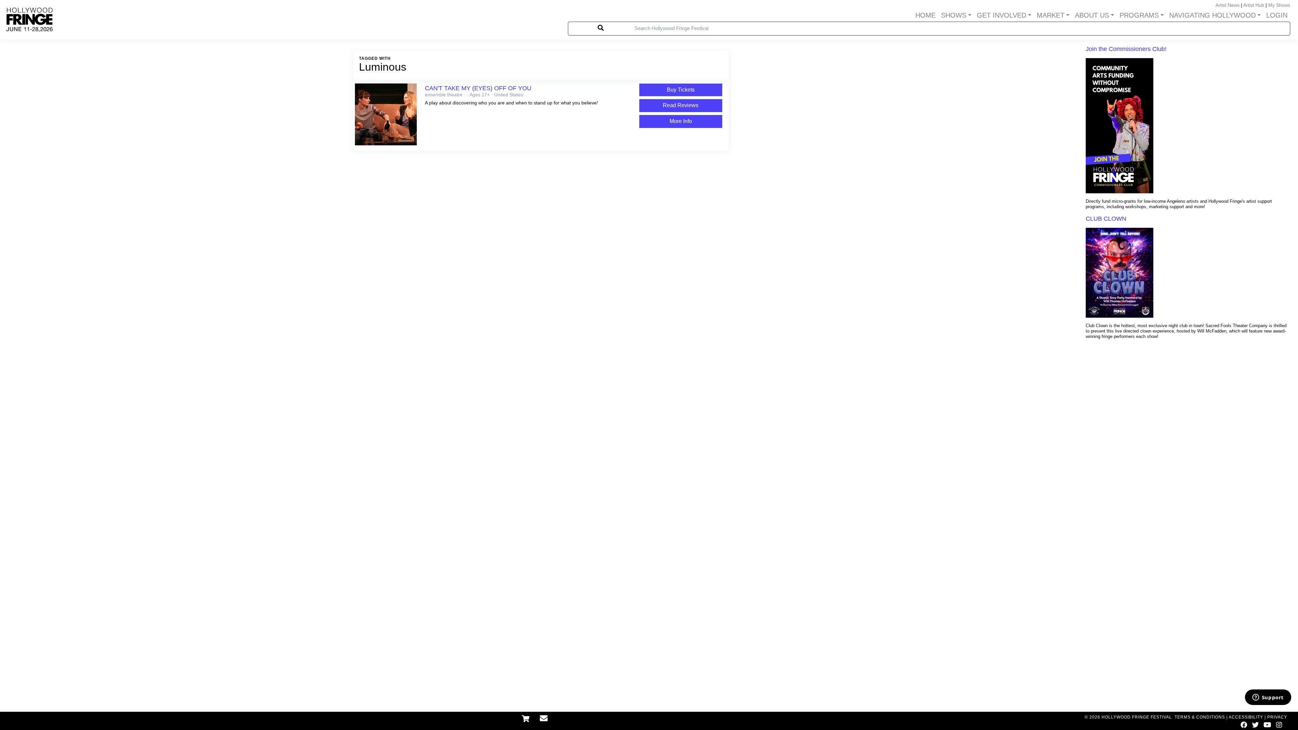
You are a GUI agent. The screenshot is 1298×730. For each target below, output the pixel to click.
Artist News (1228, 5)
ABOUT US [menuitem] (1092, 15)
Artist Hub (1253, 5)
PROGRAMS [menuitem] (1139, 15)
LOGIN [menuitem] (1277, 15)
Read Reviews (680, 105)
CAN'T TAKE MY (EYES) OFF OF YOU (478, 88)
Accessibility (1246, 717)
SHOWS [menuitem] (953, 15)
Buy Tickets (681, 90)
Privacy (1277, 717)
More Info (681, 121)
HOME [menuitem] (925, 15)
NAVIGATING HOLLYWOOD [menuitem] (1212, 15)
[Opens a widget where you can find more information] (1268, 697)
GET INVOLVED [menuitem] (1001, 15)
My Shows (1279, 5)
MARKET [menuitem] (1050, 15)
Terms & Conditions (1200, 717)
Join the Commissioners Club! (1126, 49)
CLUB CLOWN (1106, 218)
